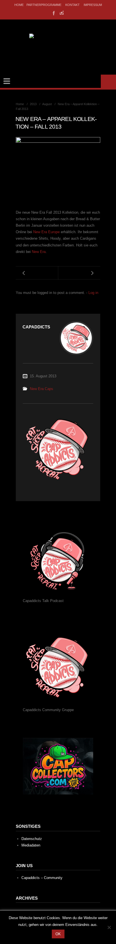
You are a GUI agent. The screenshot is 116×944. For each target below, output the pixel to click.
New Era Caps (41, 389)
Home (19, 5)
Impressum (93, 5)
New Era (39, 252)
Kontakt (72, 5)
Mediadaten (30, 845)
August (47, 104)
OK (58, 934)
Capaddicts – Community (42, 878)
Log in (93, 293)
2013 (33, 104)
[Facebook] (53, 13)
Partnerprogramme (43, 5)
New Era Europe (46, 232)
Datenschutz (31, 839)
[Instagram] (62, 13)
